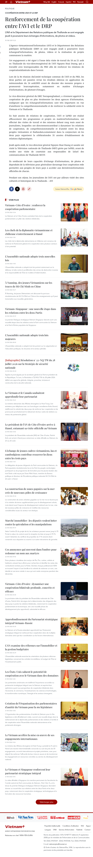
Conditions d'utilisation (70, 826)
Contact (87, 829)
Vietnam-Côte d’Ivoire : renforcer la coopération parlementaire (25, 207)
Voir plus (14, 200)
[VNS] (14, 817)
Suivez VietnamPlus (62, 189)
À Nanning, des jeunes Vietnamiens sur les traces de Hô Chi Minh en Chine (28, 284)
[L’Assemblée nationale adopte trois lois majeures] (74, 342)
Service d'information (66, 829)
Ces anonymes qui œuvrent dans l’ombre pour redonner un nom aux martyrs (31, 551)
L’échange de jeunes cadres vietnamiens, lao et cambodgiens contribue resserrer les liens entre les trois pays (31, 454)
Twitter (17, 189)
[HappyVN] (78, 817)
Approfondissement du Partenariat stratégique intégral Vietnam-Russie (31, 621)
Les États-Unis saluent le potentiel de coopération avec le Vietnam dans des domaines (31, 673)
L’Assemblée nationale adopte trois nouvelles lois (30, 258)
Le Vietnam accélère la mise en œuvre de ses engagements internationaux (29, 737)
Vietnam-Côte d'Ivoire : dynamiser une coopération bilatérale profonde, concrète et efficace (30, 587)
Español (68, 2)
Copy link (29, 189)
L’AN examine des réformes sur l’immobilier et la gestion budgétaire (31, 647)
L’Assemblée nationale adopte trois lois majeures (26, 337)
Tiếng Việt (46, 2)
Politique (9, 8)
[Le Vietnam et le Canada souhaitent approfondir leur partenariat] (74, 400)
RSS (82, 826)
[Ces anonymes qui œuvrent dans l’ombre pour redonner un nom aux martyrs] (74, 557)
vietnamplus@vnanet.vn (58, 844)
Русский (80, 2)
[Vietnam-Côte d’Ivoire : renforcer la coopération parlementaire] (74, 212)
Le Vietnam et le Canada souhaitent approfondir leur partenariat (24, 394)
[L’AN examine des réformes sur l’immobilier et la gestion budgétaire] (74, 653)
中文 (74, 2)
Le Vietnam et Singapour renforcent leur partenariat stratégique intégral (27, 771)
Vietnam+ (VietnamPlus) (23, 2)
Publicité (79, 829)
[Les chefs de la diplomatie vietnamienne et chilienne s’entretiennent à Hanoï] (74, 237)
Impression (23, 189)
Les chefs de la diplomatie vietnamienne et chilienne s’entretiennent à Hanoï (29, 232)
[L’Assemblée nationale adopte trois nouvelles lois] (74, 264)
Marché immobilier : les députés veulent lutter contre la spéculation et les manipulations (31, 522)
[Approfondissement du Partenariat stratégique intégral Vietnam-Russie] (74, 626)
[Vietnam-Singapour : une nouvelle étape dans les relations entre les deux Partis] (74, 316)
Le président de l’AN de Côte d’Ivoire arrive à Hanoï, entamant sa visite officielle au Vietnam (31, 426)
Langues (48, 829)
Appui (88, 826)
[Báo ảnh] (62, 817)
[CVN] (30, 817)
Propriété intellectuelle (52, 826)
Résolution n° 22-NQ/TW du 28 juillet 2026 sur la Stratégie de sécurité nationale (30, 363)
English (54, 2)
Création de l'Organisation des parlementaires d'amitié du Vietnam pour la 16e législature (31, 705)
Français (61, 2)
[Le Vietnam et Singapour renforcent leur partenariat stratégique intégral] (74, 777)
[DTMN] (46, 817)
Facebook (11, 189)
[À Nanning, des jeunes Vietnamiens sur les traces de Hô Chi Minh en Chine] (74, 290)
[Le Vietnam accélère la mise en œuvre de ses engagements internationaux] (74, 742)
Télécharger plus (46, 802)
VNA (55, 829)
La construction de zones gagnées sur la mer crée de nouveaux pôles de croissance (30, 490)
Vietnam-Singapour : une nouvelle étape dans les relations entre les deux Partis (30, 310)
